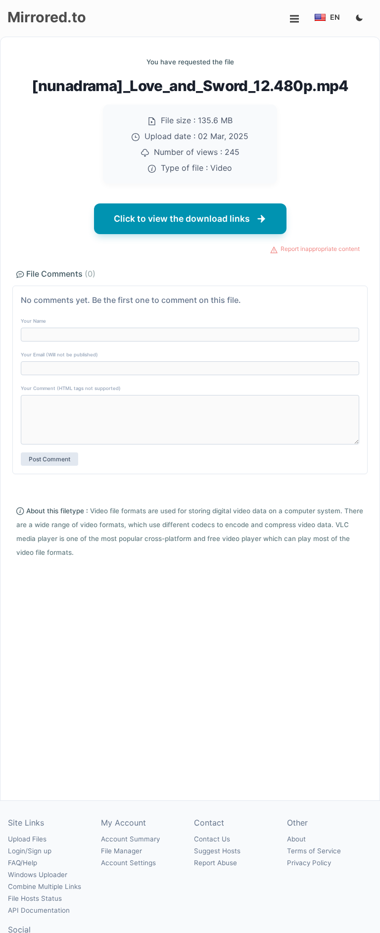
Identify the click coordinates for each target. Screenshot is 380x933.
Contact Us (212, 839)
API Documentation (39, 910)
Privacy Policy (309, 863)
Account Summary (130, 839)
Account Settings (128, 863)
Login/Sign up (29, 851)
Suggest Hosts (217, 851)
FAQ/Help (22, 863)
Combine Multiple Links (44, 886)
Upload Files (27, 839)
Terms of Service (314, 851)
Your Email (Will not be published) (59, 354)
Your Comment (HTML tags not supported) (71, 388)
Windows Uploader (37, 875)
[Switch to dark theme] (359, 18)
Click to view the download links (182, 218)
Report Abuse (215, 863)
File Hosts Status (35, 898)
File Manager (121, 851)
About (296, 839)
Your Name (33, 321)
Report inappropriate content (320, 248)
